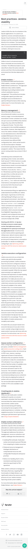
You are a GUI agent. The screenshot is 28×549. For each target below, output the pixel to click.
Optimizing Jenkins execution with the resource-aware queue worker (13, 246)
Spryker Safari (4, 517)
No (9, 493)
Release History (5, 529)
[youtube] (18, 534)
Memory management (19, 347)
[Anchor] (13, 79)
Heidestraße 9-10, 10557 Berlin (15, 543)
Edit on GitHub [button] (15, 27)
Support (3, 513)
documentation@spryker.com (15, 540)
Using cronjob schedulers (11, 416)
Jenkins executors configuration (13, 349)
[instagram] (14, 534)
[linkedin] (21, 534)
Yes (21, 493)
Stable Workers (5, 105)
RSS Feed (3, 521)
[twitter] (10, 534)
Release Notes (4, 509)
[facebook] (6, 534)
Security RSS (4, 525)
